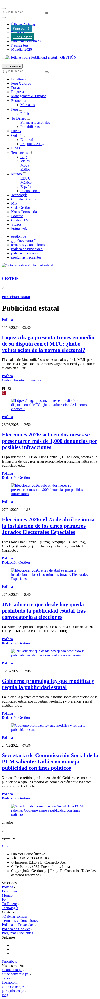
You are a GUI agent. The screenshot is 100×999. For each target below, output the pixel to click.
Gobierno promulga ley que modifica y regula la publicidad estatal (48, 684)
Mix (14, 203)
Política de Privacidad (18, 925)
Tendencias (19, 153)
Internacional (30, 191)
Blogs (15, 148)
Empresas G (22, 28)
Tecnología (19, 195)
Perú (14, 109)
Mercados (27, 105)
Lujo (23, 157)
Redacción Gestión (16, 478)
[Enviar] (47, 13)
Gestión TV (20, 220)
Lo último (18, 79)
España (25, 187)
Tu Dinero (18, 118)
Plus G (16, 131)
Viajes (25, 161)
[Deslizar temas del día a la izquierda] (4, 17)
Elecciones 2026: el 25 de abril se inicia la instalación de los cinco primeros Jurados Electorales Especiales (48, 525)
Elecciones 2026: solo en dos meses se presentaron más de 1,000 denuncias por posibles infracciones (49, 441)
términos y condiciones (28, 245)
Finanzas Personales (26, 41)
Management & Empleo (28, 96)
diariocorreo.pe (13, 987)
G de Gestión (22, 37)
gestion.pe (18, 236)
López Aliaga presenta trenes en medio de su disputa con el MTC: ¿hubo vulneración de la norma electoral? (48, 343)
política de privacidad (27, 249)
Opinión (17, 135)
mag (5, 995)
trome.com (9, 982)
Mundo (16, 174)
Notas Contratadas (24, 212)
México (26, 182)
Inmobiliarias (30, 127)
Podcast (17, 216)
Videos (16, 224)
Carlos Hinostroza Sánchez (22, 380)
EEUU (25, 178)
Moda (24, 165)
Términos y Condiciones (20, 920)
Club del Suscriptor (25, 199)
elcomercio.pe (12, 970)
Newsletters (19, 45)
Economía (18, 101)
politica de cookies (24, 253)
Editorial (26, 140)
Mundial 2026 (21, 49)
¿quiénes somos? (23, 241)
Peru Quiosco (21, 83)
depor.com (9, 978)
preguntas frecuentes (26, 257)
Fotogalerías (20, 228)
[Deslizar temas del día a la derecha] (4, 58)
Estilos (25, 169)
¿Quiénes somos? (14, 916)
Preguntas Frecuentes (17, 933)
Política (25, 114)
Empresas (18, 33)
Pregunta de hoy (32, 144)
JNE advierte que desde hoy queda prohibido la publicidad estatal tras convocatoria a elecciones (44, 610)
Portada (16, 88)
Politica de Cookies (16, 929)
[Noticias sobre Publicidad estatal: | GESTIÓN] (41, 57)
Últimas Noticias (23, 24)
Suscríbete (9, 961)
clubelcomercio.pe (15, 974)
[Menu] (4, 8)
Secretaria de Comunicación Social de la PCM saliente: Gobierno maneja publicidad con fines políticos (50, 761)
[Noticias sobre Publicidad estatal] (27, 265)
